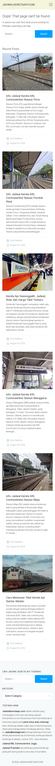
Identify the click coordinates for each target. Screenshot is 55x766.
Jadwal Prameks (11, 748)
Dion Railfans (16, 138)
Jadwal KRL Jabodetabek (34, 739)
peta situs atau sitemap (36, 722)
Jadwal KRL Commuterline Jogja (19, 743)
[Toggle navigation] (51, 4)
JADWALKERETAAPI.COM (18, 4)
